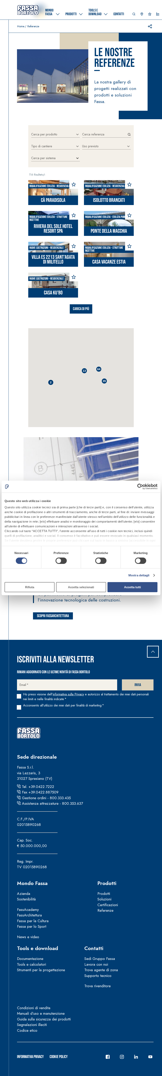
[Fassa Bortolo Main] (28, 733)
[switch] (61, 561)
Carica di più (81, 308)
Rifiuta (29, 587)
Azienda (23, 893)
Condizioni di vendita (33, 1008)
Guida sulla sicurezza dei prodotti (44, 1019)
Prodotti (106, 883)
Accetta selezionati (81, 587)
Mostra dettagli (139, 575)
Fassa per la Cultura (33, 921)
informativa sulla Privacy (68, 694)
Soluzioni (104, 899)
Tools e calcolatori (31, 964)
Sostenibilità (26, 899)
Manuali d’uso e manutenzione (41, 1013)
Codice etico (27, 1030)
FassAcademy (28, 909)
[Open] (77, 134)
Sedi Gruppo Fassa (99, 958)
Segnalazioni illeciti (32, 1024)
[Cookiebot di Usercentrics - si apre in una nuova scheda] (140, 487)
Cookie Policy (59, 1056)
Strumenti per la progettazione (41, 970)
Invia (138, 685)
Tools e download (37, 948)
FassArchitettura (29, 915)
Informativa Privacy (30, 1056)
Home (20, 26)
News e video (28, 937)
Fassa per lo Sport (31, 926)
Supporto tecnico (97, 975)
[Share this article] (150, 26)
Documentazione (30, 958)
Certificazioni (107, 905)
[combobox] (52, 134)
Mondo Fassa (32, 883)
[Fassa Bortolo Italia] (28, 10)
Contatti (93, 948)
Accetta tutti (132, 587)
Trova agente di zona (101, 970)
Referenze (105, 910)
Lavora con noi (96, 964)
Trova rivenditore (97, 986)
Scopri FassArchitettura (53, 616)
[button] (134, 15)
